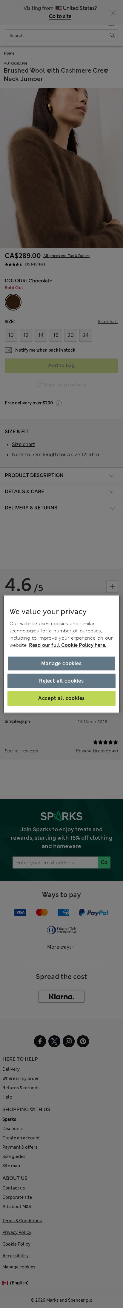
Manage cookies (61, 663)
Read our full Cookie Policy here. (67, 645)
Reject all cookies (61, 681)
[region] (61, 654)
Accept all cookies (61, 698)
